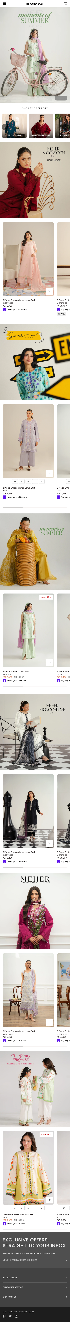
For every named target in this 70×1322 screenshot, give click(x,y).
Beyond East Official (16, 1311)
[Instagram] (16, 1316)
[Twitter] (10, 1316)
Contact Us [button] (10, 1297)
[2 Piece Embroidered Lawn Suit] (28, 441)
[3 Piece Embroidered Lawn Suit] (28, 259)
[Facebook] (4, 1316)
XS (15, 481)
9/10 (65, 1208)
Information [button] (10, 1277)
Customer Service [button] (13, 1287)
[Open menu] (7, 3)
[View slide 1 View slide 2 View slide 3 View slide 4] (35, 55)
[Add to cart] (49, 291)
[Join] (63, 1259)
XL (42, 481)
